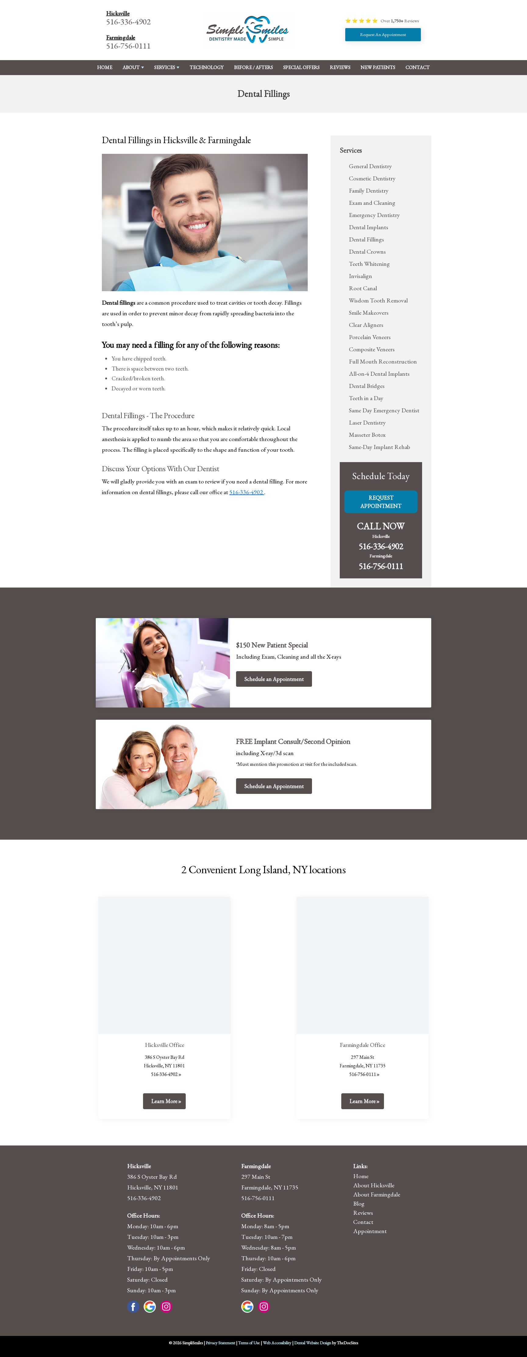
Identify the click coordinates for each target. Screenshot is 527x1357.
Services (164, 67)
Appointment (370, 1231)
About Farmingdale (376, 1194)
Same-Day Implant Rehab (379, 447)
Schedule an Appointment (274, 678)
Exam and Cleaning (372, 203)
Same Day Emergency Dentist (384, 410)
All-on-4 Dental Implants (379, 374)
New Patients (378, 67)
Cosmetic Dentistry (372, 178)
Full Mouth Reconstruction (383, 361)
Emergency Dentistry (374, 215)
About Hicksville (373, 1185)
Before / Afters (253, 67)
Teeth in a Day (366, 398)
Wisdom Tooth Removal (378, 300)
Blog (358, 1203)
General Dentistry (370, 166)
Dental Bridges (367, 386)
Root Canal (363, 288)
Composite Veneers (372, 349)
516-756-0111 (128, 45)
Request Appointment (380, 501)
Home (104, 67)
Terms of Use (249, 1342)
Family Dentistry (369, 190)
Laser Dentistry (367, 422)
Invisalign (360, 276)
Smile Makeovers (369, 313)
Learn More (164, 1101)
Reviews (340, 67)
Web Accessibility (277, 1342)
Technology (207, 67)
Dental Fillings (366, 239)
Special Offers (301, 67)
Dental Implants (368, 227)
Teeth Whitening (369, 264)
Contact (418, 67)
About (131, 67)
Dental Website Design (312, 1342)
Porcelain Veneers (370, 337)
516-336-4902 (128, 21)
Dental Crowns (367, 251)
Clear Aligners (366, 325)
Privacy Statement (220, 1342)
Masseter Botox (367, 435)
